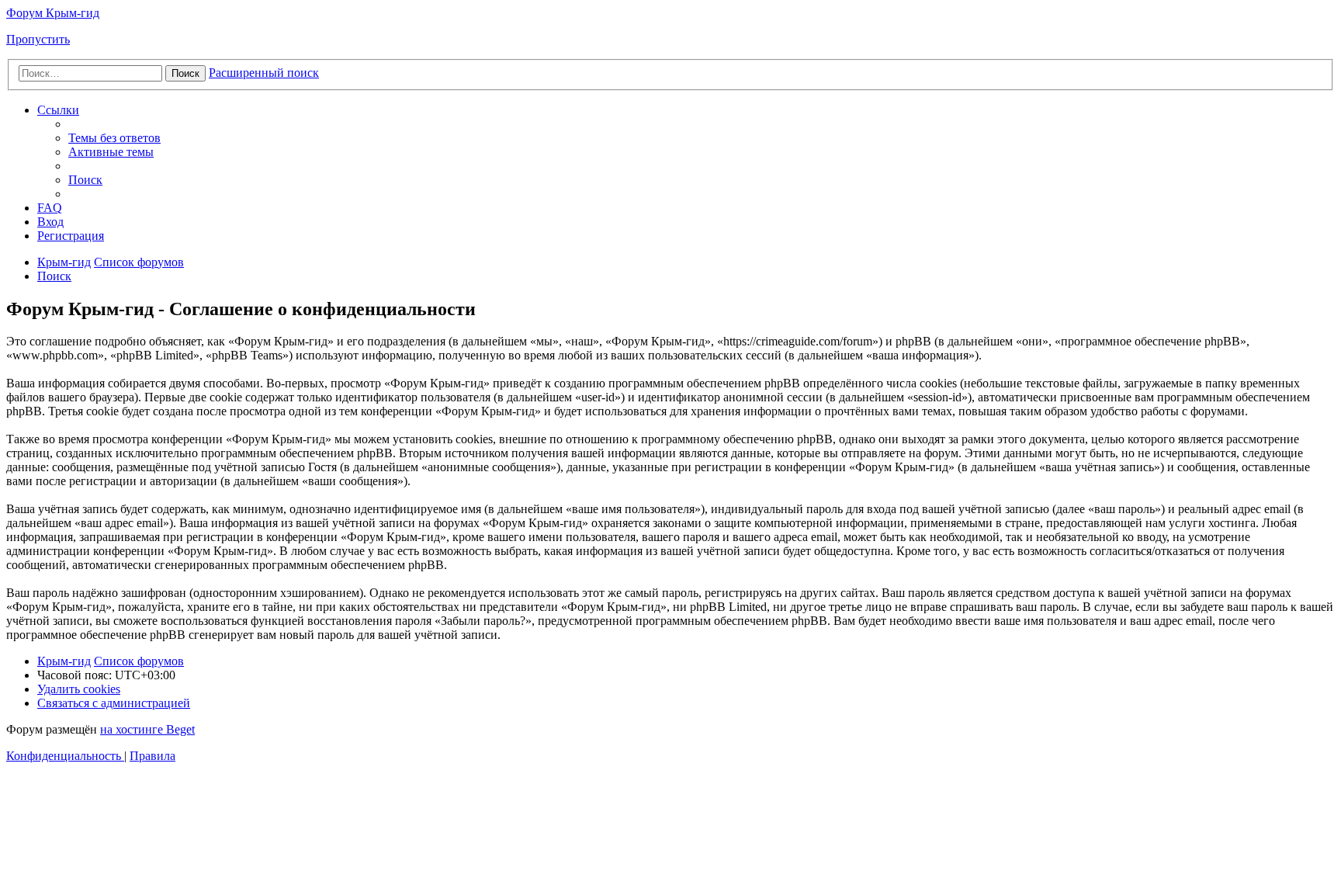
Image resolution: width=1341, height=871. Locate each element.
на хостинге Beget (147, 729)
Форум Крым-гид (52, 12)
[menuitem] (114, 137)
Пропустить (38, 39)
